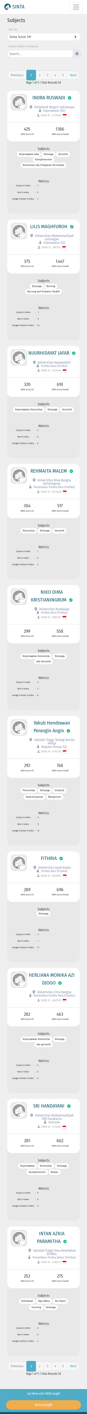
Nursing (50, 286)
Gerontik (63, 154)
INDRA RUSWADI (48, 97)
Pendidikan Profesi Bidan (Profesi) (54, 1257)
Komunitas (29, 530)
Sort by (13, 29)
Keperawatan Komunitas (29, 409)
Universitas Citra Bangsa (53, 992)
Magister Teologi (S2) (54, 747)
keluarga (59, 1039)
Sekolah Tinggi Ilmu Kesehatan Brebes (54, 1252)
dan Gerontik (43, 661)
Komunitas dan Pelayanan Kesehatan (43, 165)
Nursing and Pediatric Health (43, 291)
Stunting (36, 1307)
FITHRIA (49, 858)
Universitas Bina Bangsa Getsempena (54, 482)
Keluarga (48, 154)
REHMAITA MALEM (48, 471)
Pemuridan (29, 790)
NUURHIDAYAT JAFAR (48, 353)
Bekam (54, 1172)
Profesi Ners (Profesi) (53, 366)
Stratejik (59, 790)
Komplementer (43, 159)
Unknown (54, 1122)
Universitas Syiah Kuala (54, 868)
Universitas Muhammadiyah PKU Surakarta (54, 1117)
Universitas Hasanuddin (54, 362)
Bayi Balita (44, 1301)
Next (73, 75)
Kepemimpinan (34, 796)
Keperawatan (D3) (54, 110)
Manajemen (54, 796)
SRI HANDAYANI (49, 1106)
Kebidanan (27, 1301)
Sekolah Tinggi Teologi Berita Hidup (53, 741)
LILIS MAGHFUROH (48, 226)
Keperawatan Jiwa (29, 154)
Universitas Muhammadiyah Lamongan (54, 237)
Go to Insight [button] (43, 1405)
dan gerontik (43, 1044)
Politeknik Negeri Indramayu (54, 107)
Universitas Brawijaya (53, 609)
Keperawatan (27, 1165)
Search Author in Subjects (23, 46)
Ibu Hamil (60, 1301)
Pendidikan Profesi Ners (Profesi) (54, 487)
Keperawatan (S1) (54, 242)
